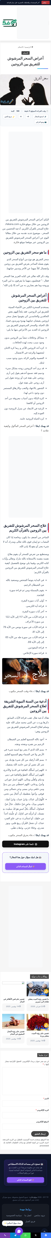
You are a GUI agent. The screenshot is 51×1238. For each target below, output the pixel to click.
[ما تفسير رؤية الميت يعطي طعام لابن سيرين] (38, 989)
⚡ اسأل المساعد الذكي (25, 866)
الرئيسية (28, 47)
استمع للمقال (41, 116)
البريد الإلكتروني (42, 1110)
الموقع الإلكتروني (42, 1121)
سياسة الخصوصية (14, 1215)
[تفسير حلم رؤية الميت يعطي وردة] (38, 1022)
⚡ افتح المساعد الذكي (25, 1180)
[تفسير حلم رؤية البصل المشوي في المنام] (13, 1021)
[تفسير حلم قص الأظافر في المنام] (13, 989)
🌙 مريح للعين (9, 116)
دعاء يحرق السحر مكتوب (21, 835)
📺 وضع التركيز (41, 122)
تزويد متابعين (39, 1215)
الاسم (46, 1098)
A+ (28, 116)
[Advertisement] (33, 23)
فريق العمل (30, 1221)
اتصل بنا (27, 1215)
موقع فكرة (33, 1197)
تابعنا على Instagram (25, 844)
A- (20, 116)
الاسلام (20, 47)
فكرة (16, 242)
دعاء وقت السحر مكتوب (21, 691)
